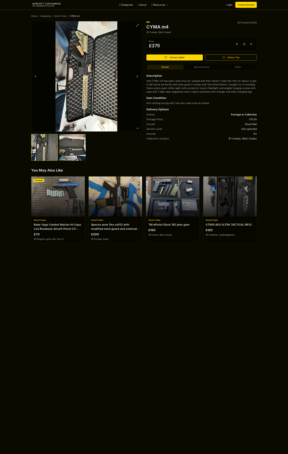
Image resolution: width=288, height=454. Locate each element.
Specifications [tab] (201, 67)
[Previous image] (36, 76)
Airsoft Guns (60, 16)
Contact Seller (177, 57)
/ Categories (126, 4)
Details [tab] (165, 67)
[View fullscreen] (137, 25)
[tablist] (201, 67)
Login (229, 4)
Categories (45, 16)
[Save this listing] (237, 44)
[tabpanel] (201, 105)
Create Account (246, 4)
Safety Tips (233, 57)
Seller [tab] (238, 67)
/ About (142, 4)
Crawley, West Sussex (160, 32)
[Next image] (137, 76)
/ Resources (158, 4)
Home (34, 16)
